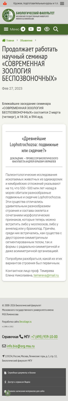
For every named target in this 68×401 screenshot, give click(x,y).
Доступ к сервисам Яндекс (19, 381)
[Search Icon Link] (55, 29)
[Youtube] (31, 29)
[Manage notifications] (7, 393)
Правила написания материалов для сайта (26, 391)
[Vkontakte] (39, 29)
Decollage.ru (25, 321)
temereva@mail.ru (46, 275)
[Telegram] (23, 29)
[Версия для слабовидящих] (47, 29)
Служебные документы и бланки (22, 372)
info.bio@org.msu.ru (21, 345)
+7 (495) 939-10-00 (44, 336)
